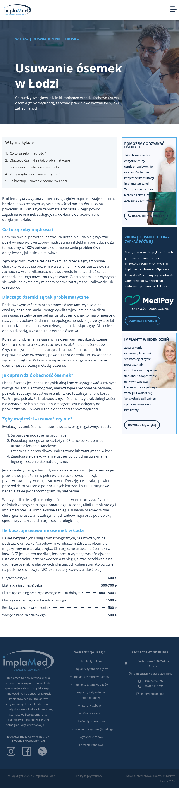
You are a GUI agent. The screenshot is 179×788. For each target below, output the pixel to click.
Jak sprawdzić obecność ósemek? (34, 167)
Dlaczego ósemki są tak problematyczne (40, 160)
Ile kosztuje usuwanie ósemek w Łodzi (38, 181)
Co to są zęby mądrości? (28, 153)
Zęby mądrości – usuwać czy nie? (34, 174)
